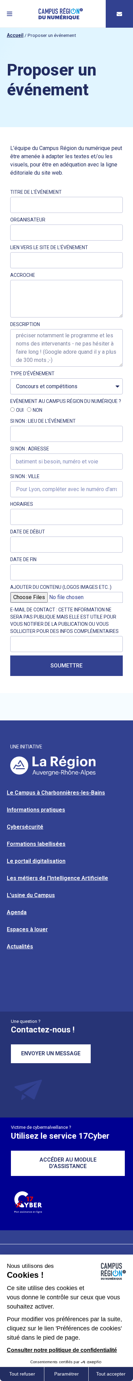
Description (25, 324)
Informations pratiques (36, 810)
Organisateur (27, 219)
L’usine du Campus (31, 895)
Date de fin (23, 559)
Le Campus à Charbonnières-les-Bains (56, 792)
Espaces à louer (27, 929)
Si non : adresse (29, 448)
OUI (20, 410)
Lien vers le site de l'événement (49, 247)
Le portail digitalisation (36, 861)
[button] (9, 14)
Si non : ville (25, 476)
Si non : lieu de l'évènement (43, 421)
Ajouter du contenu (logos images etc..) (61, 587)
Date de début (27, 531)
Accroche (22, 275)
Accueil (15, 35)
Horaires (21, 504)
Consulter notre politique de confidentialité (62, 1350)
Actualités (20, 946)
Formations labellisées (36, 844)
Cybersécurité (25, 827)
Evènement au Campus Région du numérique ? (65, 401)
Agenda (17, 912)
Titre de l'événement (36, 192)
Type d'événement (32, 373)
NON (37, 410)
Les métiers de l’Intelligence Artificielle (57, 878)
